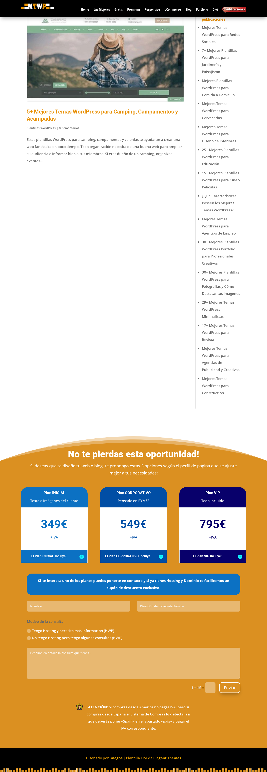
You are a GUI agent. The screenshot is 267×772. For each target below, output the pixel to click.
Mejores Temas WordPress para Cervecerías (215, 110)
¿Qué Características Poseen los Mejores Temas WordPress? (219, 202)
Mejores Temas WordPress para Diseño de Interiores (219, 133)
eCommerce (173, 9)
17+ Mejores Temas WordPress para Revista (218, 332)
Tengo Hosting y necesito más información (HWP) (73, 630)
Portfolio (202, 9)
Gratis (119, 9)
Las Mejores (102, 9)
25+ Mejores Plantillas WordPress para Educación (220, 156)
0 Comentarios (69, 128)
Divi (215, 9)
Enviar (230, 687)
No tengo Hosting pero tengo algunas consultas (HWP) (77, 637)
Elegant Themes (167, 758)
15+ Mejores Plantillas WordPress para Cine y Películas (221, 179)
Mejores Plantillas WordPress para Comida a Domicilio (218, 87)
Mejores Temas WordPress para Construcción (215, 385)
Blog (188, 9)
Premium (133, 9)
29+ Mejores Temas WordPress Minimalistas (218, 309)
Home (85, 9)
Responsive (152, 9)
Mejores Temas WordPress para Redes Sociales (221, 34)
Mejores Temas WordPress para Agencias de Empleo (219, 226)
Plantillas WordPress (41, 128)
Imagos (116, 758)
